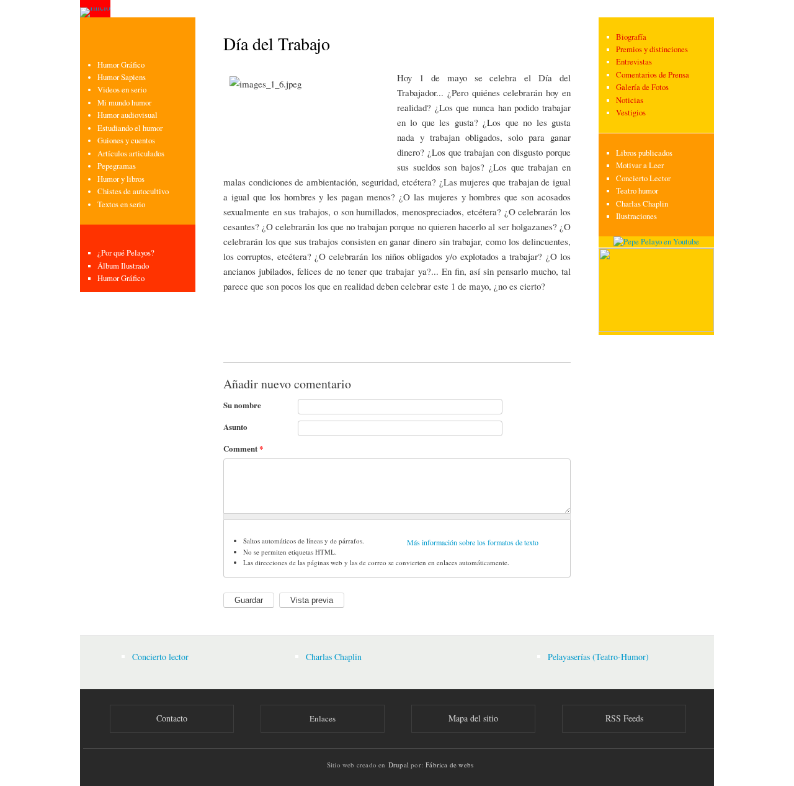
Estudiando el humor (130, 128)
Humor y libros (121, 179)
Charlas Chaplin (642, 204)
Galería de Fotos (642, 87)
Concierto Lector (643, 178)
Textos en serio (121, 204)
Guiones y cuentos (126, 140)
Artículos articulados (130, 153)
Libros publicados (644, 153)
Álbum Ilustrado (123, 266)
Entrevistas (634, 61)
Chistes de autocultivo (133, 191)
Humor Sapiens (121, 77)
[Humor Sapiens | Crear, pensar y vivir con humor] (656, 329)
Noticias (629, 100)
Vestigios (631, 112)
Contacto (171, 718)
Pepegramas (116, 166)
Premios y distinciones (652, 49)
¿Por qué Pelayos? (125, 253)
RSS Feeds (624, 718)
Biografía (631, 37)
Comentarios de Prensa (652, 74)
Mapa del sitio (473, 718)
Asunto (235, 426)
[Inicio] (95, 8)
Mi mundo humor (124, 102)
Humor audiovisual (127, 115)
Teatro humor (637, 190)
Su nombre (242, 405)
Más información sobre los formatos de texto (472, 542)
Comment (243, 448)
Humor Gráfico (121, 65)
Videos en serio (121, 89)
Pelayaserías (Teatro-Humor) (598, 657)
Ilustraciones (636, 216)
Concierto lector (160, 657)
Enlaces (323, 718)
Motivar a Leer (640, 165)
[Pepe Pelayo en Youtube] (656, 241)
